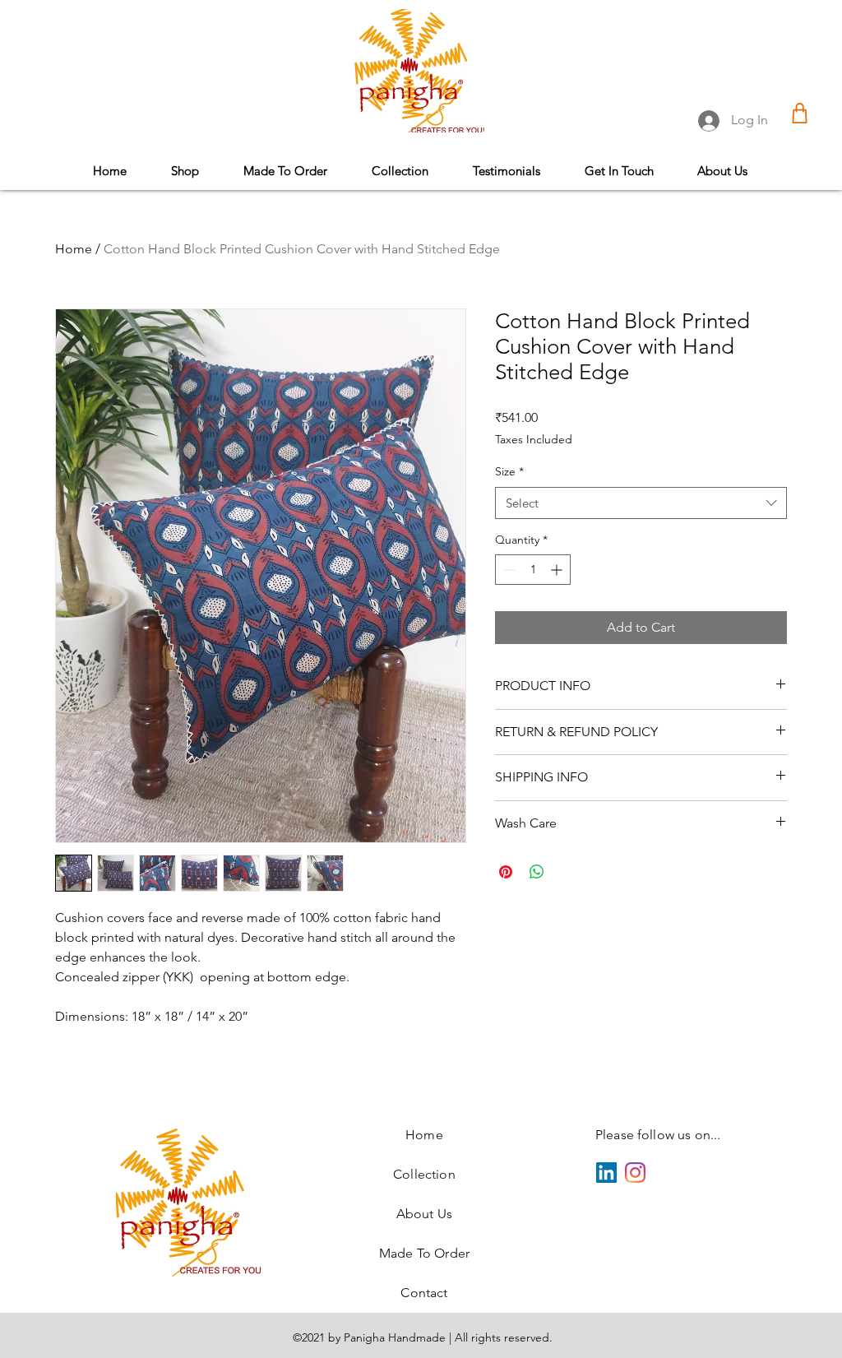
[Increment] (558, 569)
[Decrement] (507, 569)
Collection (424, 1174)
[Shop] (799, 113)
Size (509, 471)
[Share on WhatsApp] (537, 872)
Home (73, 249)
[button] (400, 171)
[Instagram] (635, 1172)
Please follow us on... (658, 1134)
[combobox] (641, 503)
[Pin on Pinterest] (506, 872)
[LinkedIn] (606, 1172)
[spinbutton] (533, 569)
